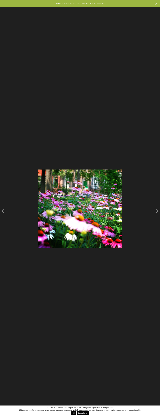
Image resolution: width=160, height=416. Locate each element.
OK (74, 413)
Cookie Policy (82, 413)
